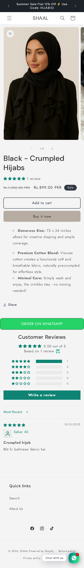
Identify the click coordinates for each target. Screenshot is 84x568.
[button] (9, 18)
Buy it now (42, 216)
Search (14, 498)
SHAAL (24, 551)
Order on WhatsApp (42, 323)
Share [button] (12, 304)
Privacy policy (32, 558)
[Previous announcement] (9, 6)
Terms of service (55, 558)
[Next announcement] (75, 6)
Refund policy (67, 551)
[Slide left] (32, 149)
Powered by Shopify (41, 551)
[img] (14, 425)
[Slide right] (52, 149)
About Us (16, 508)
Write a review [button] (42, 395)
